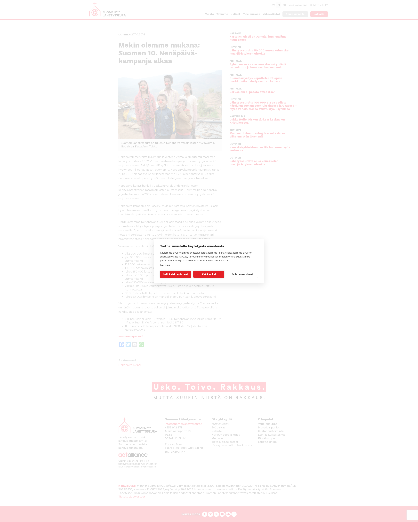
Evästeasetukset (242, 274)
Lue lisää (165, 264)
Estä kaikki (209, 274)
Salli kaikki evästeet (175, 274)
